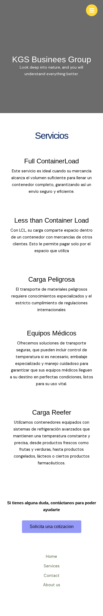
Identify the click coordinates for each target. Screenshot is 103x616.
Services (52, 566)
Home (51, 556)
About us (51, 585)
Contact (52, 575)
